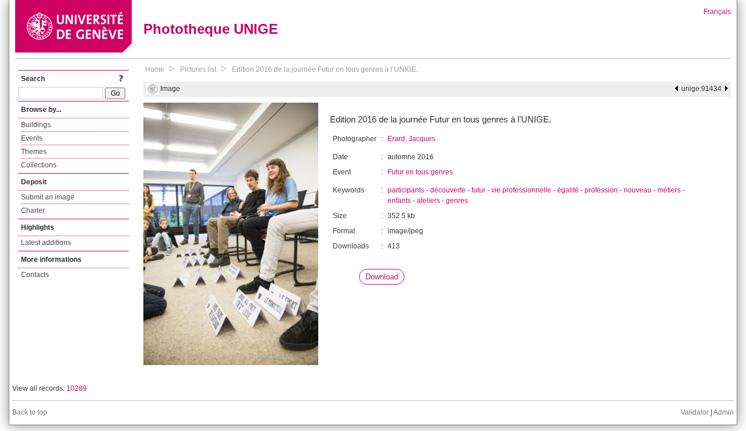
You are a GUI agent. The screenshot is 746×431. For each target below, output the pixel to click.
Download (381, 276)
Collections (39, 165)
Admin (723, 412)
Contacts (35, 275)
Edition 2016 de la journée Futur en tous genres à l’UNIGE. (325, 69)
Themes (34, 152)
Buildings (36, 125)
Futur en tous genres (420, 172)
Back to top (29, 412)
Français (717, 12)
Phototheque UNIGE (210, 29)
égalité (568, 190)
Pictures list (198, 69)
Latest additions (46, 243)
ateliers (428, 201)
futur (478, 190)
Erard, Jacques (411, 139)
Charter (33, 210)
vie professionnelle (521, 190)
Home (154, 69)
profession (601, 190)
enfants (399, 201)
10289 (76, 388)
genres (457, 201)
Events (32, 138)
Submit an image (48, 197)
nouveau (638, 190)
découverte (448, 190)
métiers (669, 190)
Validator (695, 412)
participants (406, 190)
